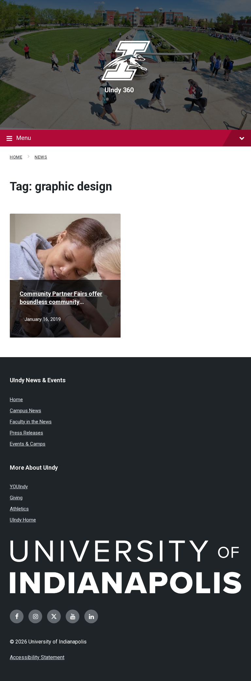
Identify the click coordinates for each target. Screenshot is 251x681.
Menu (23, 137)
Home (16, 157)
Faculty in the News (31, 422)
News (41, 157)
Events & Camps (27, 444)
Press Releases (26, 433)
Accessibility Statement (37, 657)
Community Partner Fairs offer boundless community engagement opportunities (61, 298)
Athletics (19, 509)
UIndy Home (23, 520)
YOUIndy (19, 487)
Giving (16, 498)
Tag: (61, 186)
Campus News (25, 411)
